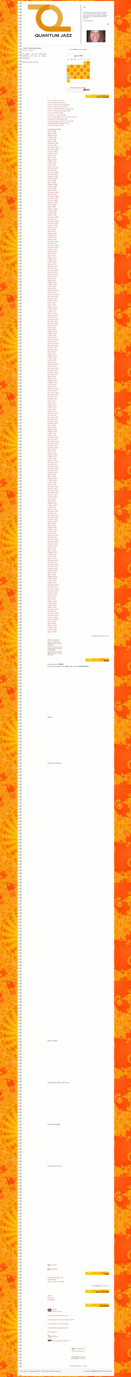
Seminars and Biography (56, 119)
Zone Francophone (54, 125)
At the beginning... (54, 1277)
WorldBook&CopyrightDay (57, 123)
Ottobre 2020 (52, 489)
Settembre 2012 (53, 290)
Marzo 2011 (52, 254)
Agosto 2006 (52, 141)
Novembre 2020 (53, 491)
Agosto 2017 (52, 411)
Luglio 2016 (52, 384)
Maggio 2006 (52, 135)
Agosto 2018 (52, 436)
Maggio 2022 (52, 527)
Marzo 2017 (52, 401)
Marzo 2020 (52, 474)
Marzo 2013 (52, 303)
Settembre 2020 (53, 487)
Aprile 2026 (52, 623)
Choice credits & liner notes (57, 105)
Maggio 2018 (52, 429)
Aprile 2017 (52, 403)
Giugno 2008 (52, 186)
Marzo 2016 (52, 376)
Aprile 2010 (52, 231)
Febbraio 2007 (53, 154)
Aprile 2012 (52, 280)
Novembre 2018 (53, 442)
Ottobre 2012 (52, 293)
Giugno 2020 (52, 480)
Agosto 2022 (52, 534)
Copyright (51, 1300)
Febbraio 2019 (53, 448)
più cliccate (105, 1286)
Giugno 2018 (52, 431)
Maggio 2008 (52, 184)
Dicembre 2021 (53, 517)
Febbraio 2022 (53, 521)
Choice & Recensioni (55, 103)
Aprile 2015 (52, 354)
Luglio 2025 (52, 605)
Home (25, 48)
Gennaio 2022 (52, 519)
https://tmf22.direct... (55, 642)
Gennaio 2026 (52, 617)
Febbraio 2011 (53, 252)
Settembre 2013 (53, 315)
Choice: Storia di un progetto (58, 111)
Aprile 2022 (52, 525)
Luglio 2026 (52, 630)
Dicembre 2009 (53, 223)
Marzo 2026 (52, 621)
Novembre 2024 (53, 589)
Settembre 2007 (53, 168)
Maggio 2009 (52, 209)
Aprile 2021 (52, 501)
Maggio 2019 (52, 454)
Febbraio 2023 (53, 546)
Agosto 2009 (52, 215)
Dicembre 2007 (53, 174)
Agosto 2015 (52, 362)
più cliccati (105, 636)
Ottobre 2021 (52, 513)
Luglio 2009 (52, 213)
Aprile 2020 (52, 476)
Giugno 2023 (52, 554)
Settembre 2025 (53, 609)
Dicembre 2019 (53, 468)
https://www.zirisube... (55, 652)
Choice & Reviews (54, 101)
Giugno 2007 (52, 162)
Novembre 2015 (53, 368)
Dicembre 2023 (53, 566)
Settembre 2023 (53, 560)
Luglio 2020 (52, 483)
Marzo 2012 (52, 278)
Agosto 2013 (52, 313)
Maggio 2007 (52, 160)
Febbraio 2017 (53, 399)
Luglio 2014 (52, 335)
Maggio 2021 (52, 503)
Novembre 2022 (53, 540)
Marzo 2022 (52, 523)
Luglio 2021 (52, 507)
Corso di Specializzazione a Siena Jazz (61, 117)
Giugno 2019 (52, 456)
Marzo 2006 (52, 131)
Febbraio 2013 (53, 301)
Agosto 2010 (52, 239)
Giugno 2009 (52, 211)
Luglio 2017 (52, 409)
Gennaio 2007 (52, 152)
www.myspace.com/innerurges (58, 1324)
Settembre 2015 (53, 364)
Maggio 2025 (52, 601)
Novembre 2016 (53, 393)
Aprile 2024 (52, 574)
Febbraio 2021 (53, 497)
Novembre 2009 (53, 221)
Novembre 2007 (53, 172)
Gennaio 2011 (52, 250)
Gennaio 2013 (52, 299)
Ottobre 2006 (52, 145)
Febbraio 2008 (53, 178)
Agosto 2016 (52, 387)
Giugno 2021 (52, 505)
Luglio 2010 (52, 237)
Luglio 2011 (52, 262)
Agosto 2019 (52, 460)
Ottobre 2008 (52, 194)
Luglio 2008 (52, 188)
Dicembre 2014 (53, 346)
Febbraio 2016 (53, 374)
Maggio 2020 (52, 478)
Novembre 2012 (53, 295)
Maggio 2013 (52, 307)
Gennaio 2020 (52, 470)
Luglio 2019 (52, 458)
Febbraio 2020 (53, 472)
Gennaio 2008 (52, 176)
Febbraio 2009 (53, 203)
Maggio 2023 (52, 552)
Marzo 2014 (52, 327)
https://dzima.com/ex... (55, 647)
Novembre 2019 (53, 466)
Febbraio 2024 (53, 570)
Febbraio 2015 (53, 350)
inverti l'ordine (28, 50)
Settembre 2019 (53, 462)
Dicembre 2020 (53, 493)
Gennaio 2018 (52, 421)
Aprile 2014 (52, 329)
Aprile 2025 (52, 599)
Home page (23, 1371)
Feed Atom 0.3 (79, 1351)
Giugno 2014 (52, 333)
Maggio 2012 (52, 282)
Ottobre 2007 (52, 170)
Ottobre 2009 (52, 219)
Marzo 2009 (52, 205)
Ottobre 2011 (52, 268)
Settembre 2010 (53, 241)
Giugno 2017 (52, 407)
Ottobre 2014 (52, 342)
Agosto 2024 (52, 583)
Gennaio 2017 (52, 397)
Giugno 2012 (52, 284)
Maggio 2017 (52, 405)
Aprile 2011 (52, 256)
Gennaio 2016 (52, 372)
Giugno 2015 (52, 358)
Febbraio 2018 (53, 423)
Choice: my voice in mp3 (56, 107)
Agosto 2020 (52, 485)
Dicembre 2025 (53, 615)
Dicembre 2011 (53, 272)
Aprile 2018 (52, 427)
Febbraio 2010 (53, 227)
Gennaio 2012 (52, 274)
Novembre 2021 (53, 515)
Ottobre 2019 (52, 464)
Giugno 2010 (52, 235)
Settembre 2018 (53, 438)
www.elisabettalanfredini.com (58, 1315)
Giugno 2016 (52, 382)
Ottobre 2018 (52, 440)
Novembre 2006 (53, 147)
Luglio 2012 (52, 286)
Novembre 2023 (53, 564)
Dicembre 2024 (53, 591)
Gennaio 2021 (52, 495)
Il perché (51, 1297)
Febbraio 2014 (53, 325)
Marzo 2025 (52, 597)
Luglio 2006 (52, 139)
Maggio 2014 (52, 331)
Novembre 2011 (53, 270)
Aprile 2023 (52, 550)
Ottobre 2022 (52, 538)
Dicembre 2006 (53, 150)
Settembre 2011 (53, 266)
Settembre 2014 (53, 340)
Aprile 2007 (52, 158)
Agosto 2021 (52, 509)
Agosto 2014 (52, 337)
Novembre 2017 (53, 417)
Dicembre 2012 (53, 297)
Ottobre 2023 (52, 562)
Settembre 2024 (53, 585)
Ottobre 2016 (52, 391)
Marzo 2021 (52, 499)
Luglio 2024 (52, 581)
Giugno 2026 (52, 628)
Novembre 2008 (53, 197)
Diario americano (57, 1341)
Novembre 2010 (53, 246)
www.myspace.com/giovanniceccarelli (61, 1320)
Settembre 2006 (53, 143)
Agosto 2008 (52, 190)
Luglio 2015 (52, 360)
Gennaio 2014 (52, 323)
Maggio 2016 (52, 380)
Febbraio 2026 (53, 619)
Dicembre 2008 (53, 199)
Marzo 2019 (52, 450)
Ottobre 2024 (52, 587)
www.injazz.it (52, 1332)
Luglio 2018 (52, 433)
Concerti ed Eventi (54, 113)
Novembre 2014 (53, 344)
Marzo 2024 (52, 572)
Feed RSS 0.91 (79, 1349)
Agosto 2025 (52, 607)
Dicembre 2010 (53, 248)
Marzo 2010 (52, 229)
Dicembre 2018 (53, 444)
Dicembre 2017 (53, 419)
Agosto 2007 (52, 166)
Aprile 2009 (52, 207)
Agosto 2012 (52, 288)
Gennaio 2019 (52, 446)
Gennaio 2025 (52, 593)
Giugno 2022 (52, 529)
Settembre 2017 (53, 413)
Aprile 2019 (52, 452)
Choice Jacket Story (54, 1282)
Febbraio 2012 (53, 276)
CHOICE (51, 1279)
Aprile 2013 (52, 305)
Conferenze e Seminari (55, 115)
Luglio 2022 (52, 532)
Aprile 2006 (52, 133)
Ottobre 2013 (52, 317)
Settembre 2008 (53, 192)
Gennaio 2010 (52, 225)
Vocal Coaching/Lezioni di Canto (59, 121)
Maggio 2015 (52, 356)
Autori (50, 1295)
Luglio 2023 (52, 556)
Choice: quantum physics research (59, 109)
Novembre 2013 (53, 319)
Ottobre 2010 (52, 244)
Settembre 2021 (53, 511)
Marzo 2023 (52, 548)
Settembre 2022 (53, 536)
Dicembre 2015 (53, 370)
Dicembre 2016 (53, 395)
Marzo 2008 (52, 180)
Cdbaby (54, 1309)
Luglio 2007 (52, 164)
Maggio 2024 (52, 576)
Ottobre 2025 (52, 611)
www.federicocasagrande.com (58, 1328)
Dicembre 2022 (53, 542)
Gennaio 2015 (52, 348)
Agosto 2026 (52, 632)
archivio (66, 1341)
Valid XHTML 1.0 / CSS (78, 1366)
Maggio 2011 (52, 258)
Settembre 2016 (53, 389)
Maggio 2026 (52, 626)
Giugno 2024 (52, 579)
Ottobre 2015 (52, 366)
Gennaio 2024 (52, 568)
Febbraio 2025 (53, 595)
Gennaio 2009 (52, 201)
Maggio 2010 (52, 233)
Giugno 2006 (52, 137)
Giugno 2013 (52, 309)
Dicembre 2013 (53, 321)
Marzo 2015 (52, 352)
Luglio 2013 (52, 311)
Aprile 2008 (52, 182)
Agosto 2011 (52, 264)
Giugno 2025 (52, 603)
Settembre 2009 (53, 217)
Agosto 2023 (52, 558)
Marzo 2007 (52, 156)
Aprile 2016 (52, 378)
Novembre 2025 (53, 613)
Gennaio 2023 (52, 544)
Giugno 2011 (52, 260)
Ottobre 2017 (52, 415)
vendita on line (56, 1311)
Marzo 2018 (52, 425)
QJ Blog (54, 1336)
